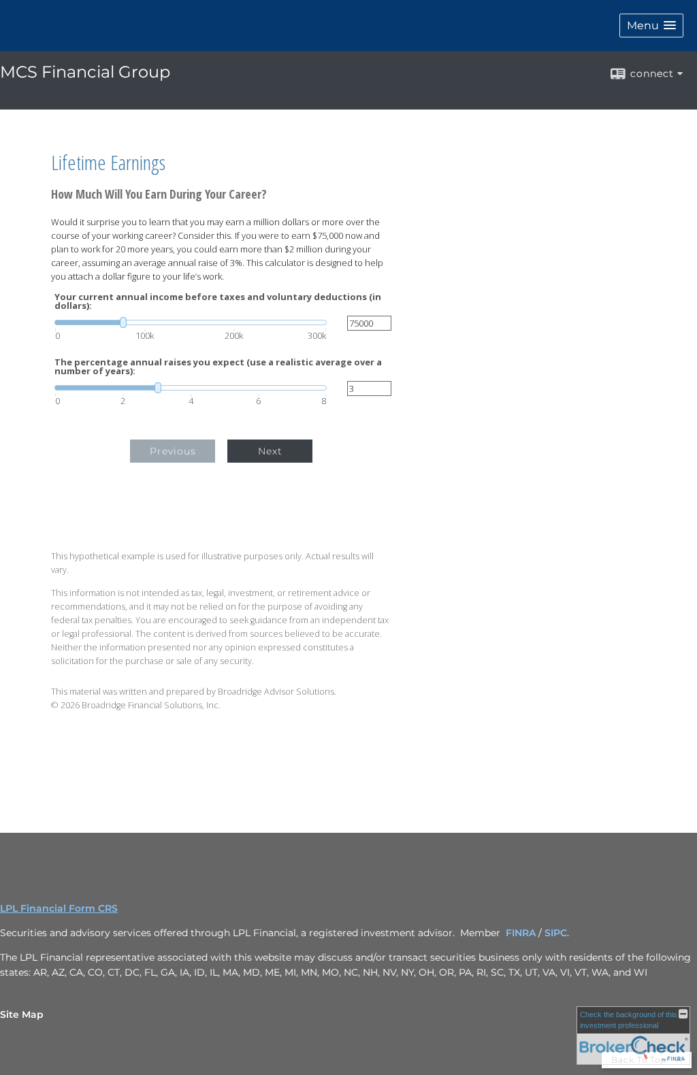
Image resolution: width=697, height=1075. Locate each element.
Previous (173, 451)
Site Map (22, 1014)
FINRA (521, 933)
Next (270, 451)
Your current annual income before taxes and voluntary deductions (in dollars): (217, 301)
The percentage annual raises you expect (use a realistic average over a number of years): (218, 367)
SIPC (556, 933)
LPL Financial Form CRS (59, 908)
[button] (651, 25)
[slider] (190, 322)
